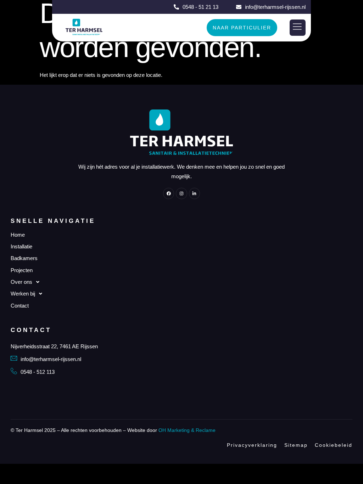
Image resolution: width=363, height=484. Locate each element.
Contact (20, 306)
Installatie (21, 246)
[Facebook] (168, 193)
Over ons (21, 282)
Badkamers (24, 258)
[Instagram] (181, 193)
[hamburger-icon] (298, 27)
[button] (181, 282)
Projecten (22, 270)
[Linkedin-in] (194, 193)
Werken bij (23, 294)
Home (18, 235)
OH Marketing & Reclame (187, 430)
